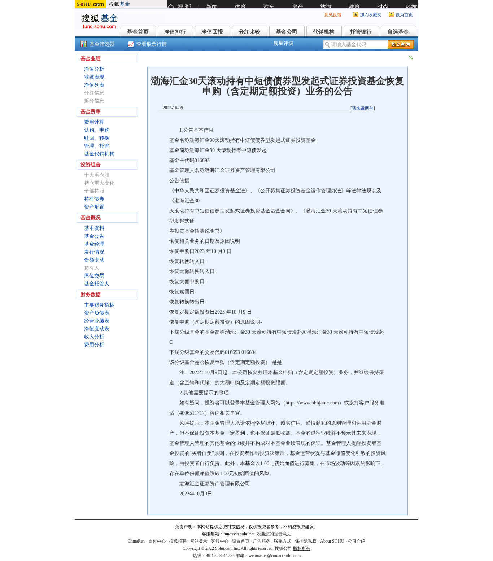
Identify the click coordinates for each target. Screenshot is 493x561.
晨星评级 (283, 43)
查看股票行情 (151, 44)
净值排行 (175, 32)
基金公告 (94, 236)
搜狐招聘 (178, 541)
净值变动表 (96, 329)
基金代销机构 (99, 154)
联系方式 (282, 541)
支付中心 (157, 541)
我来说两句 (363, 108)
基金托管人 (96, 283)
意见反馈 (332, 14)
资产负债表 (96, 313)
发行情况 (94, 252)
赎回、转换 (96, 138)
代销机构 (324, 32)
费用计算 (94, 122)
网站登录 (199, 541)
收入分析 (94, 336)
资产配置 (94, 207)
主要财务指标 (99, 305)
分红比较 (249, 32)
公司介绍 (356, 541)
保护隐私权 (306, 541)
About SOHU (332, 541)
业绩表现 (94, 77)
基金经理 (94, 244)
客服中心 (219, 541)
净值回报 (212, 32)
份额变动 (94, 260)
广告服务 (261, 541)
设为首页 (404, 14)
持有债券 (94, 199)
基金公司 (286, 32)
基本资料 (94, 228)
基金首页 (138, 32)
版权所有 (301, 548)
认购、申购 (96, 130)
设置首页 (240, 541)
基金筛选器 (102, 44)
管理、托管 (96, 146)
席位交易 (94, 276)
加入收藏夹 (370, 14)
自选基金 (398, 32)
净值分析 (94, 69)
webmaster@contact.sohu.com (275, 555)
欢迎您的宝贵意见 (274, 533)
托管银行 (361, 32)
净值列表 (94, 85)
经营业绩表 (96, 321)
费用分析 (94, 344)
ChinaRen (136, 541)
